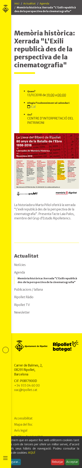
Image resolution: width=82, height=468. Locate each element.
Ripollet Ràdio (23, 297)
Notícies (20, 265)
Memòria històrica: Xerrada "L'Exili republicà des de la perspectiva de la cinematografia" (47, 280)
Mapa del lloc (23, 424)
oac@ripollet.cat (25, 390)
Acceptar (72, 462)
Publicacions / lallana (28, 289)
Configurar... (12, 462)
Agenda (44, 3)
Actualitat (29, 3)
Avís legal (20, 430)
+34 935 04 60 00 (27, 385)
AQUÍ (31, 452)
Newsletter (22, 312)
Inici (16, 3)
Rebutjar (57, 462)
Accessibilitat (23, 418)
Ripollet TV (22, 305)
